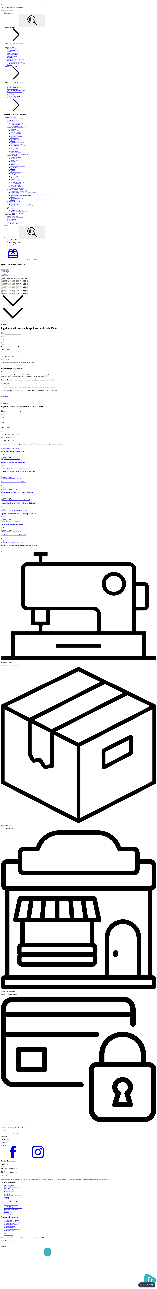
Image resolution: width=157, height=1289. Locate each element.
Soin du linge (14, 164)
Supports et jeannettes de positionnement (21, 195)
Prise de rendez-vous (12, 216)
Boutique (8, 271)
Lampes (12, 197)
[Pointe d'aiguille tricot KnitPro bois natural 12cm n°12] (15, 500)
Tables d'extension (15, 133)
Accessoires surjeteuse (13, 148)
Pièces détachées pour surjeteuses (19, 154)
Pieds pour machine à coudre (18, 145)
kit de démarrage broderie (13, 120)
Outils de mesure (15, 185)
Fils (8, 207)
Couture (12, 141)
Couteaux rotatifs (15, 163)
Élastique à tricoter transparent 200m (13, 482)
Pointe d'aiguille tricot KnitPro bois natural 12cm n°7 (19, 471)
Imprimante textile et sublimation (15, 59)
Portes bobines (14, 151)
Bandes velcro (14, 160)
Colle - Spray (14, 167)
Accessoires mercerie (12, 155)
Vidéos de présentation (41, 1179)
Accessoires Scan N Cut (13, 201)
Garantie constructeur (82, 1179)
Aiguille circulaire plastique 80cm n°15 (13, 451)
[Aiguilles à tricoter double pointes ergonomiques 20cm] (14, 542)
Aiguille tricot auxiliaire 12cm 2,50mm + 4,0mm (17, 492)
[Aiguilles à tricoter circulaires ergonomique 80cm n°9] (15, 510)
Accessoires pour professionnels (15, 189)
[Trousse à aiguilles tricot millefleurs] (10, 521)
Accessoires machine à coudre (15, 127)
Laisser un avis (4, 1145)
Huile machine (14, 139)
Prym (2, 332)
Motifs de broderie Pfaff (17, 210)
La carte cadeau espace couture (15, 217)
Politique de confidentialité (17, 1237)
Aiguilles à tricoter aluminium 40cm (13, 462)
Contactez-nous (5, 383)
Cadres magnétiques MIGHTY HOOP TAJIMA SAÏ (24, 192)
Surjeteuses (10, 51)
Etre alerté (19, 365)
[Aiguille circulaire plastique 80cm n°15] (11, 448)
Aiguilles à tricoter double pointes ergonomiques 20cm (19, 545)
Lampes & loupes (15, 179)
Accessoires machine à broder (15, 118)
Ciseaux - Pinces (15, 180)
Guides (12, 200)
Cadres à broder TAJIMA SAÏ (18, 191)
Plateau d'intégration (16, 136)
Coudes (12, 169)
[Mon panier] (8, 241)
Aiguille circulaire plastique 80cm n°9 (13, 535)
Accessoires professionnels (14, 96)
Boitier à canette (15, 135)
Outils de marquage (15, 183)
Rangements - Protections (17, 188)
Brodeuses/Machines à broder (14, 50)
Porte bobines (14, 138)
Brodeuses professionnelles (14, 87)
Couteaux (13, 149)
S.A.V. (42, 1237)
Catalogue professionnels (10, 66)
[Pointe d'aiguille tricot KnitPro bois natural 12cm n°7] (15, 468)
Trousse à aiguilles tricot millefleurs (12, 524)
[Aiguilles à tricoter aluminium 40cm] (10, 459)
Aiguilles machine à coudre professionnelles (22, 206)
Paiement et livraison (61, 1179)
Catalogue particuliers (9, 27)
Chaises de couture (15, 157)
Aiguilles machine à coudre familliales (20, 204)
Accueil (3, 271)
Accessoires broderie (12, 121)
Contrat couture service (13, 222)
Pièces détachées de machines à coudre (20, 147)
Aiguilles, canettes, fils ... (17, 198)
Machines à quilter (12, 56)
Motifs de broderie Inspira (17, 213)
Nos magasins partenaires (13, 223)
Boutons (13, 161)
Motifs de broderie (12, 208)
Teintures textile (14, 176)
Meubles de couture (12, 54)
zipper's (12, 175)
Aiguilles (9, 203)
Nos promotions (23, 1179)
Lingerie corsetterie (15, 172)
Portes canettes (14, 130)
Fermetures (13, 158)
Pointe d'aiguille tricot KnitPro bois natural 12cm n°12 (19, 503)
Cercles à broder (15, 124)
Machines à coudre (12, 48)
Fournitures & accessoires (10, 97)
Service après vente (72, 1179)
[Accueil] (5, 10)
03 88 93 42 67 (5, 1142)
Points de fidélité (11, 219)
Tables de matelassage (16, 144)
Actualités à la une (5, 1179)
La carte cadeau (92, 1179)
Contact (6, 225)
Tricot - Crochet (14, 173)
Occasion (9, 65)
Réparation (13, 170)
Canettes (13, 129)
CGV (26, 1237)
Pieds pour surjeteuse (16, 152)
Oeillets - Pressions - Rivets (17, 166)
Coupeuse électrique (12, 89)
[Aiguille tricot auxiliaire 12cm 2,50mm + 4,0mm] (9, 489)
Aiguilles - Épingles (15, 186)
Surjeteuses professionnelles (14, 92)
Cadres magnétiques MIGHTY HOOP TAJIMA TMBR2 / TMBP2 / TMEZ (30, 194)
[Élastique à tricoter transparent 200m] (11, 478)
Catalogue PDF (51, 1179)
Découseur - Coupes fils (17, 182)
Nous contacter (4, 1143)
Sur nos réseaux (14, 1179)
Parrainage (10, 220)
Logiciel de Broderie (12, 53)
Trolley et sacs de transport (17, 142)
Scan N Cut (10, 57)
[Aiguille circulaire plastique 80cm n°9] (11, 531)
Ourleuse (9, 93)
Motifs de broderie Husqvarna (18, 211)
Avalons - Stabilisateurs (16, 123)
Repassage (10, 60)
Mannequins (14, 177)
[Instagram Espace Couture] (38, 1158)
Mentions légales (5, 1237)
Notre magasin (31, 1179)
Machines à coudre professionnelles (16, 90)
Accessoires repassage (16, 62)
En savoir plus (4, 396)
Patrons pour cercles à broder (18, 126)
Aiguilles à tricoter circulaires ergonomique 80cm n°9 (18, 514)
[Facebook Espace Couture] (13, 1158)
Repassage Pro (11, 95)
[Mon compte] (7, 245)
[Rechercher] (32, 20)
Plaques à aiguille (15, 132)
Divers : (3, 333)
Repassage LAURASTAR (17, 63)
